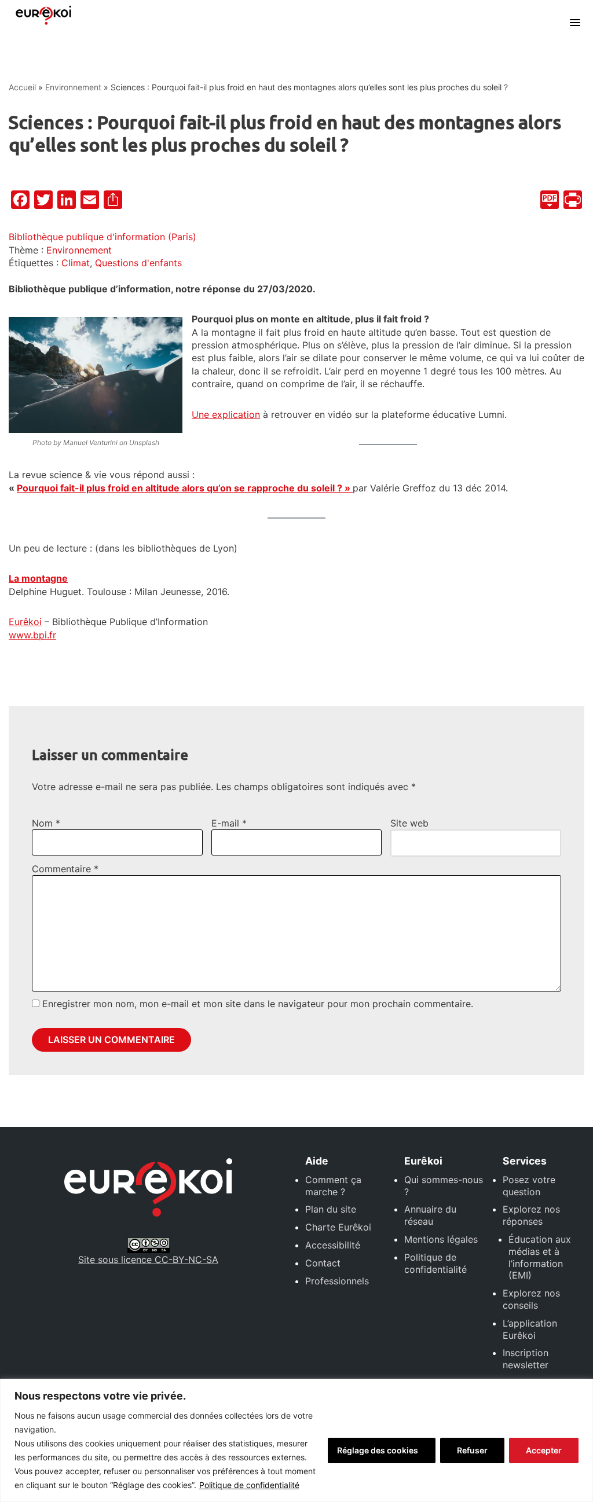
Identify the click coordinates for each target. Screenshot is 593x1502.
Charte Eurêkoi (338, 1227)
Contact (323, 1263)
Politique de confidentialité (249, 1485)
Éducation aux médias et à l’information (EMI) (539, 1257)
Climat (75, 263)
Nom (46, 823)
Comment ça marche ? (333, 1186)
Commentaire (65, 869)
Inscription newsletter (525, 1359)
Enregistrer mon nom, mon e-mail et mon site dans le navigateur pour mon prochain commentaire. (257, 1003)
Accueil (22, 87)
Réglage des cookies (377, 1450)
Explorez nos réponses (531, 1215)
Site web (409, 823)
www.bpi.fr (32, 635)
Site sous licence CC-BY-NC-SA (148, 1259)
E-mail (229, 823)
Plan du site (330, 1209)
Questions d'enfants (138, 263)
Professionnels (337, 1281)
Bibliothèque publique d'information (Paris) (102, 237)
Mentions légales (441, 1239)
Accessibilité (332, 1245)
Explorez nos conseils (531, 1299)
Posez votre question (529, 1186)
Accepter (544, 1450)
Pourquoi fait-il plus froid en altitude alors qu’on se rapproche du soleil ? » (185, 488)
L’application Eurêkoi (530, 1329)
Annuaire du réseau (430, 1215)
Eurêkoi (25, 621)
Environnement (73, 87)
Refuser (472, 1450)
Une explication (226, 414)
